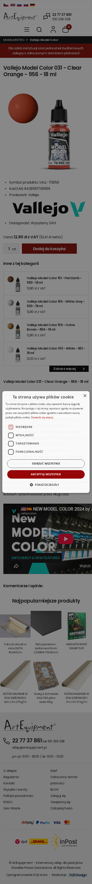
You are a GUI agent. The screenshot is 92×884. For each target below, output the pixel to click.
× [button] (84, 396)
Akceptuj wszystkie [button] (46, 474)
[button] (46, 484)
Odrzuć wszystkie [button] (46, 463)
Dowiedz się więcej (42, 417)
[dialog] (46, 442)
